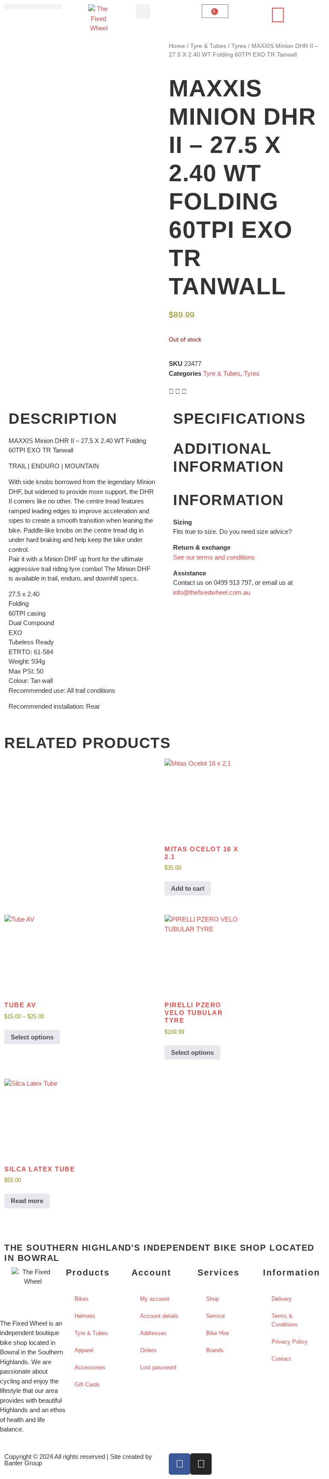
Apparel (84, 1350)
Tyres (238, 46)
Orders (148, 1350)
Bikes (82, 1299)
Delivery (282, 1299)
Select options (32, 1037)
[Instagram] (201, 1464)
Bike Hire (217, 1333)
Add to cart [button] (187, 888)
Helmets (85, 1316)
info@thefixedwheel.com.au (211, 592)
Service (215, 1316)
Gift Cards (87, 1384)
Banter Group (23, 1463)
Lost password (158, 1367)
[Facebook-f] (179, 1464)
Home (177, 46)
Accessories (90, 1367)
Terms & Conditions (285, 1320)
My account (154, 1299)
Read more (27, 1200)
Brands (215, 1350)
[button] (33, 6)
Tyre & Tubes (208, 46)
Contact (281, 1359)
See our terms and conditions (214, 557)
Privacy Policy (290, 1341)
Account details (159, 1316)
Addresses (153, 1333)
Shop (212, 1299)
